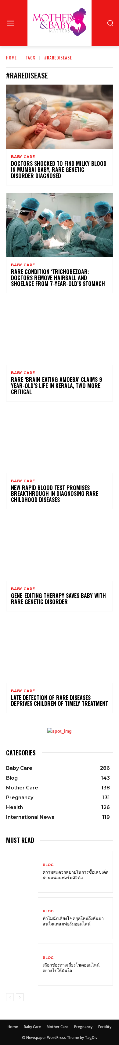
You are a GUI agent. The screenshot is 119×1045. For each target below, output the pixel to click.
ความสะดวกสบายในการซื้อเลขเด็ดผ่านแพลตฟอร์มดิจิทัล (76, 874)
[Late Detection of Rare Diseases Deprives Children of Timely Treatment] (59, 651)
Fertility (104, 1026)
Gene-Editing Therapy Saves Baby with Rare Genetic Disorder (58, 598)
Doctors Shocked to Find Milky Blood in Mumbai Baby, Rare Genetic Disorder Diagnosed (58, 169)
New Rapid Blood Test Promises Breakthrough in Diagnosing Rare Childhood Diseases (54, 494)
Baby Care (23, 157)
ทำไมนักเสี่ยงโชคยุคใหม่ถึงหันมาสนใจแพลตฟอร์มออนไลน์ (73, 921)
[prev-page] (10, 997)
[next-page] (19, 997)
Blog (48, 865)
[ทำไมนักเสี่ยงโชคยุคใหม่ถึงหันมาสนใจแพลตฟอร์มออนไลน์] (22, 918)
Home (11, 57)
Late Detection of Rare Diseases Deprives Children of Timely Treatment (59, 701)
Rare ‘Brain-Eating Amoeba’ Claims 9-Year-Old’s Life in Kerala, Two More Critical (57, 385)
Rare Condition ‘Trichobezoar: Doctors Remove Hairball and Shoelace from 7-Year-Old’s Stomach (58, 278)
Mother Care (57, 1026)
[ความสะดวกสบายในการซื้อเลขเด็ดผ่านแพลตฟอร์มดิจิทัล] (22, 872)
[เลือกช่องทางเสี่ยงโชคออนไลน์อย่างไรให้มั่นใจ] (22, 965)
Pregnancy (83, 1026)
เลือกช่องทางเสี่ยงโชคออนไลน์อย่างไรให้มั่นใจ (71, 967)
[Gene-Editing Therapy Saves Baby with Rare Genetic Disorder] (59, 549)
